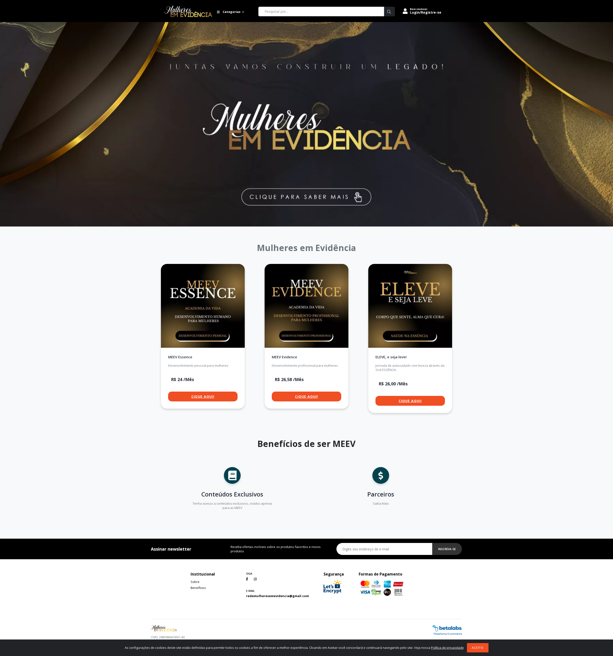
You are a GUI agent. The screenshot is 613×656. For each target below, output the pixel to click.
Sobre (195, 582)
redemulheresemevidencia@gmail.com (277, 596)
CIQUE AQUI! (202, 396)
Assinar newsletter (171, 549)
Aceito (477, 647)
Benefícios (198, 588)
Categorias (231, 12)
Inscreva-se (447, 549)
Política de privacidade (447, 647)
